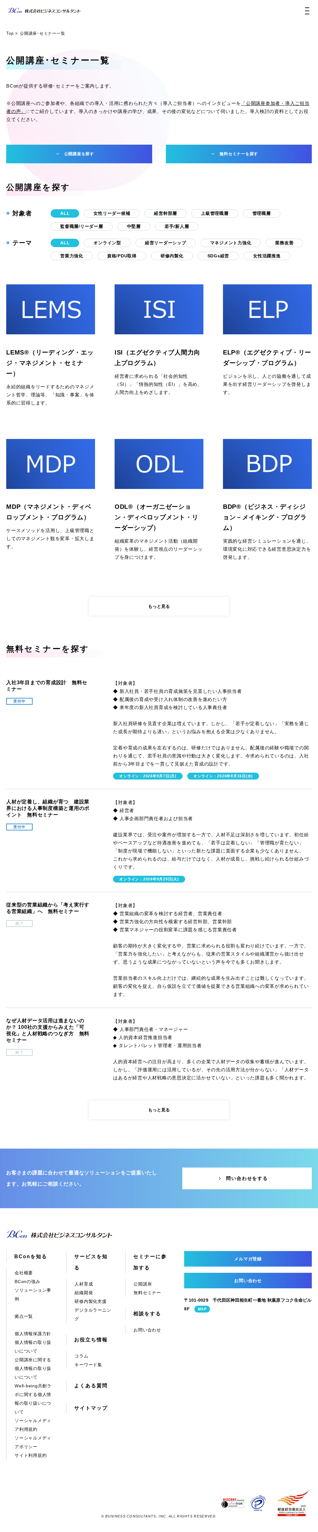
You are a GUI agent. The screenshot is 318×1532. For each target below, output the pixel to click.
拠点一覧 (24, 1316)
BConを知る (30, 1256)
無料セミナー (147, 1292)
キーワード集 (88, 1364)
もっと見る (159, 606)
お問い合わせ (147, 1329)
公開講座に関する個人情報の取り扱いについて (33, 1368)
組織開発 (84, 1292)
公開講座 (143, 1283)
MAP (202, 1309)
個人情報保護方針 (33, 1333)
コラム (81, 1355)
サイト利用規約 (31, 1455)
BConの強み (27, 1281)
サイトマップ (91, 1408)
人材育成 (84, 1283)
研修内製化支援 (91, 1301)
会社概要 (24, 1272)
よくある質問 (91, 1385)
